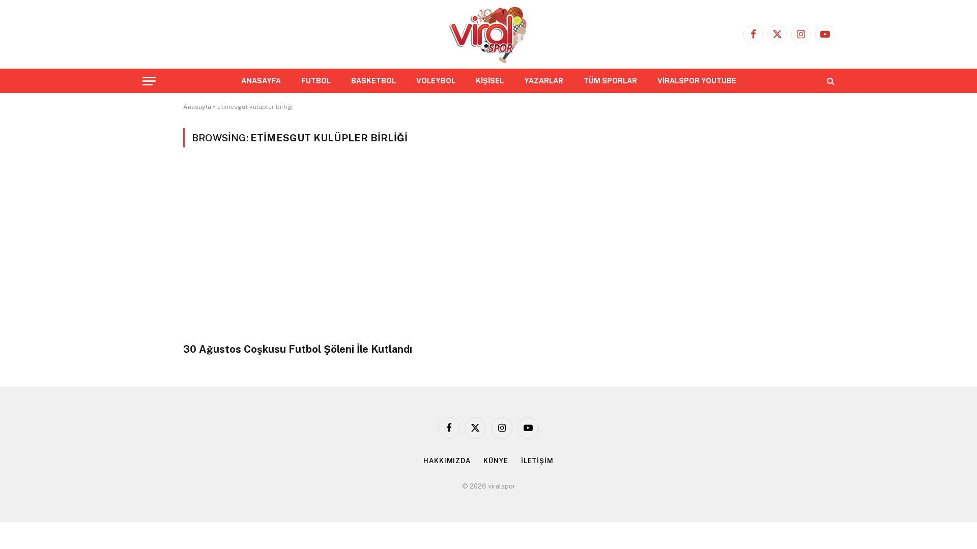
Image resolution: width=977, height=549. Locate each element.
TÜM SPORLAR (610, 81)
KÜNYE (495, 461)
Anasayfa (197, 106)
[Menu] (149, 81)
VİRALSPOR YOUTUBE (696, 81)
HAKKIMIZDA (447, 461)
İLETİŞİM (537, 461)
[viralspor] (488, 34)
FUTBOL (316, 81)
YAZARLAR (543, 81)
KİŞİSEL (490, 81)
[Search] (830, 81)
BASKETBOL (373, 81)
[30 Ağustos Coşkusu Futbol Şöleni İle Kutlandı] (331, 251)
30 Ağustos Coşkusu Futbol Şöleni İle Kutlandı (297, 349)
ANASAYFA (261, 81)
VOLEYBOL (435, 81)
